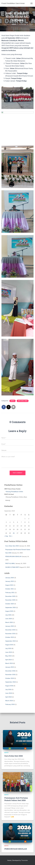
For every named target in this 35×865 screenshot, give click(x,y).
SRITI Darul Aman (22, 400)
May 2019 (8, 656)
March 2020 (9, 622)
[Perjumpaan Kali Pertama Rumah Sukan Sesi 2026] (17, 781)
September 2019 (10, 641)
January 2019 (9, 667)
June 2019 (8, 652)
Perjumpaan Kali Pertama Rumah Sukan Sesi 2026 (16, 799)
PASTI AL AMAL (10, 563)
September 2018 (10, 682)
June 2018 (8, 693)
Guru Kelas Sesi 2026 (12, 546)
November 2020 (10, 600)
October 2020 (9, 603)
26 (13, 533)
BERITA (12, 400)
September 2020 (10, 607)
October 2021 (9, 589)
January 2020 (9, 626)
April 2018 (8, 697)
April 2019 (8, 659)
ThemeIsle (24, 860)
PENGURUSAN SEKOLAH (13, 556)
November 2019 (10, 633)
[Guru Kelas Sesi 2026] (17, 739)
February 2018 (9, 704)
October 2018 (9, 678)
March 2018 (9, 700)
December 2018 (10, 671)
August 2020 (9, 611)
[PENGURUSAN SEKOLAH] (17, 833)
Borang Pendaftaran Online (14, 491)
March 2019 (9, 663)
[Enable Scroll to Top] (31, 861)
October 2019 (9, 637)
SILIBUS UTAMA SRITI (12, 567)
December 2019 (10, 630)
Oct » (10, 536)
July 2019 (8, 648)
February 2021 (9, 592)
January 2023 (9, 581)
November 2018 (10, 674)
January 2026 (9, 577)
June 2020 (8, 618)
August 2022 (9, 585)
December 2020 (10, 596)
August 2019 (9, 644)
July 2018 (8, 689)
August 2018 (9, 685)
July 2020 (8, 615)
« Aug (6, 536)
